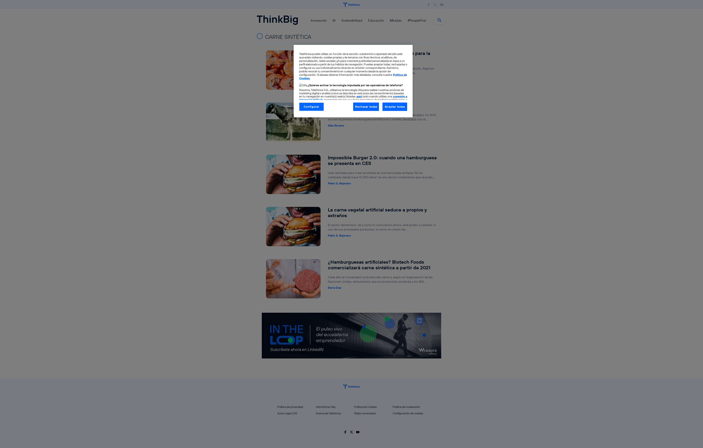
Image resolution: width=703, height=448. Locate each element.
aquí (359, 96)
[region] (353, 81)
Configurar (311, 106)
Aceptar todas (395, 106)
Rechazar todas (366, 106)
